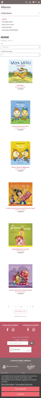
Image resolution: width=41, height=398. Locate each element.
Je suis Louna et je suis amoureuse (20, 290)
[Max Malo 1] (20, 71)
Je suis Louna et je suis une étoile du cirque (20, 208)
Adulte (17, 340)
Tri (2, 44)
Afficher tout (20, 311)
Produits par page (6, 51)
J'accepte (20, 394)
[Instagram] (13, 330)
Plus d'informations (7, 384)
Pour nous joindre (4, 373)
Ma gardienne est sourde (20, 249)
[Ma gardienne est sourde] (20, 235)
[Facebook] (7, 330)
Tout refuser (20, 389)
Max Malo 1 (20, 85)
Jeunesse (24, 340)
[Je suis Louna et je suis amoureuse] (20, 276)
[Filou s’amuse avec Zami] (20, 112)
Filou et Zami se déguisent (20, 167)
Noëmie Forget (20, 251)
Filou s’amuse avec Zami (20, 126)
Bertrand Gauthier (20, 87)
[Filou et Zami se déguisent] (20, 153)
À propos (23, 373)
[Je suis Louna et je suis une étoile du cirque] (20, 194)
